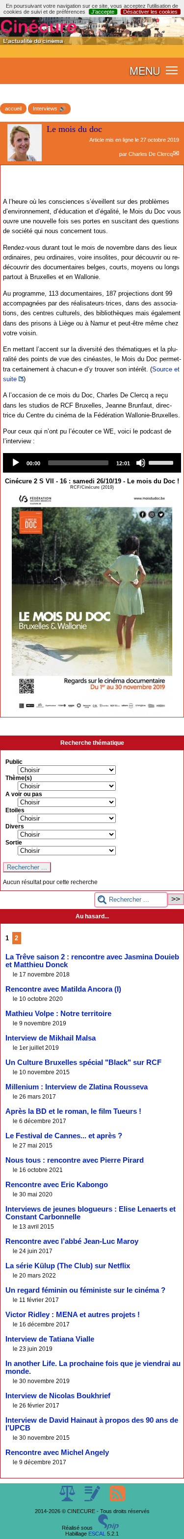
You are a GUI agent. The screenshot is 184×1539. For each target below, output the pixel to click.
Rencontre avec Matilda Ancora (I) (63, 989)
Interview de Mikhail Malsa (50, 1038)
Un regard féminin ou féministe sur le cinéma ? (85, 1290)
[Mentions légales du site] (67, 1499)
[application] (92, 463)
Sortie (13, 842)
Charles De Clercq (151, 154)
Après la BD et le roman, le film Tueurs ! (73, 1111)
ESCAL (96, 1534)
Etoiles (15, 810)
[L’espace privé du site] (92, 1499)
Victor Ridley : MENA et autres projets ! (72, 1315)
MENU (145, 70)
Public (14, 762)
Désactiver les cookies (150, 12)
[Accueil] (92, 43)
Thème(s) (18, 778)
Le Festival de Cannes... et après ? (63, 1136)
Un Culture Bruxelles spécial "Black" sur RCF (83, 1062)
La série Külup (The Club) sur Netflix (67, 1266)
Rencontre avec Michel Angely (57, 1452)
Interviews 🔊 (49, 108)
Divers (14, 826)
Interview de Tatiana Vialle (49, 1339)
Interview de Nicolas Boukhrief (57, 1396)
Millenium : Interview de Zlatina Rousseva (76, 1087)
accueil (13, 108)
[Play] (16, 463)
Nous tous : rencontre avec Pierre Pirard (74, 1160)
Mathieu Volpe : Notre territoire (58, 1014)
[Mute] (141, 463)
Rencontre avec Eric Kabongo (56, 1185)
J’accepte (102, 12)
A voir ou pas (23, 794)
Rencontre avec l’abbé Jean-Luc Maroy (71, 1241)
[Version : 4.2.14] (108, 1528)
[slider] (162, 462)
